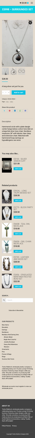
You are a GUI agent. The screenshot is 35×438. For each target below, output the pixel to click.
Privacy (14, 426)
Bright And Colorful (10, 339)
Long (7, 101)
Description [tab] (6, 121)
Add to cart (18, 92)
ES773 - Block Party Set (23, 208)
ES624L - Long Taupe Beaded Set (22, 192)
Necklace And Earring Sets (10, 335)
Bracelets (5, 327)
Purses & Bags (6, 354)
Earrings (4, 330)
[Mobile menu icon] (32, 3)
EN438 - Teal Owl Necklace (22, 225)
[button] (30, 22)
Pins (3, 352)
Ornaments (5, 349)
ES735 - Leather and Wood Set (21, 258)
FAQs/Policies (6, 426)
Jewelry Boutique (9, 342)
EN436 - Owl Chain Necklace (22, 243)
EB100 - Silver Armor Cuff (20, 160)
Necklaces (5, 332)
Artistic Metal (11, 99)
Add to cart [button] (18, 168)
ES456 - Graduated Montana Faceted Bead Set (23, 277)
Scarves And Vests (8, 359)
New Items (5, 325)
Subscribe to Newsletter (16, 310)
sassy (11, 101)
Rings (3, 356)
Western (6, 347)
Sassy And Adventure (11, 344)
